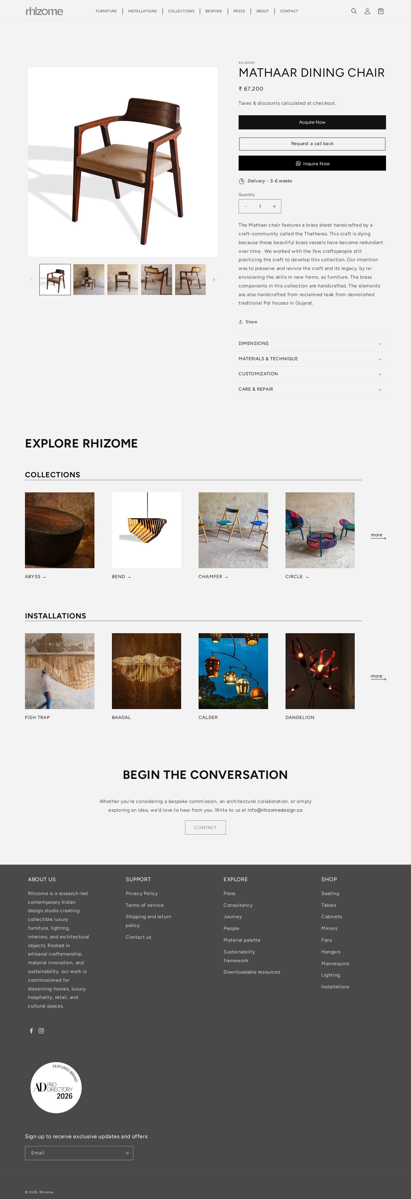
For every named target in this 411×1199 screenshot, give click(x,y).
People (231, 928)
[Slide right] (214, 279)
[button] (107, 12)
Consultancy (238, 905)
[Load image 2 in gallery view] (88, 279)
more (376, 535)
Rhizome (46, 1192)
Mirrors (329, 928)
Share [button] (252, 321)
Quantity (247, 194)
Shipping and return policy (148, 921)
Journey (233, 916)
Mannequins (335, 963)
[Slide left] (31, 279)
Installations (335, 987)
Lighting (330, 975)
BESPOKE (214, 11)
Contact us (138, 937)
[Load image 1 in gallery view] (55, 279)
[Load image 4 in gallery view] (156, 279)
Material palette (242, 940)
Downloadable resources (252, 972)
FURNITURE (106, 11)
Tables (328, 905)
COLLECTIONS (181, 11)
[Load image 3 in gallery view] (122, 279)
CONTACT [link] (205, 827)
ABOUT (262, 11)
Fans (326, 940)
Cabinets (331, 916)
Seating (330, 893)
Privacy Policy (142, 893)
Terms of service (145, 905)
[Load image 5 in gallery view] (190, 279)
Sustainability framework (239, 956)
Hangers (330, 952)
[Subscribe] (126, 1153)
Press (230, 893)
